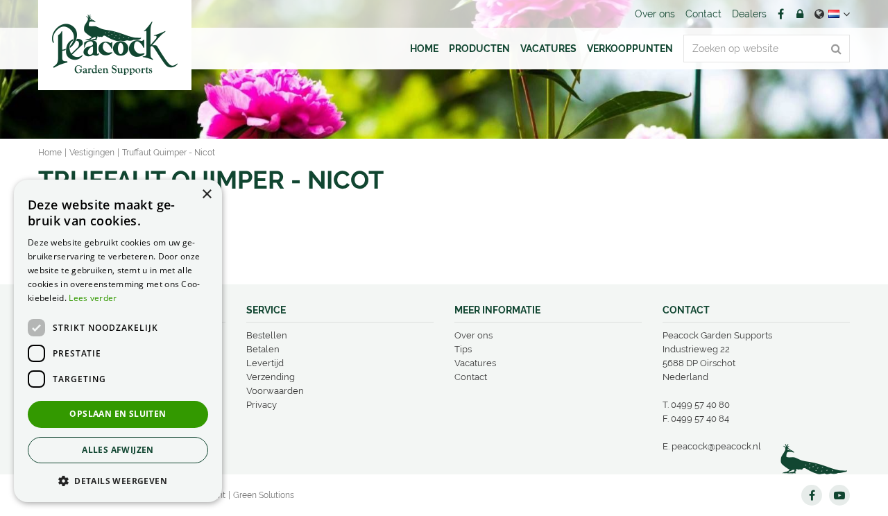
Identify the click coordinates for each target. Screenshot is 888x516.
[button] (118, 480)
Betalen (263, 349)
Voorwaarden (275, 391)
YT (839, 495)
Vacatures (475, 363)
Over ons (473, 335)
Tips (463, 349)
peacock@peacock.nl (716, 446)
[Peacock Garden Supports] (114, 45)
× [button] (206, 194)
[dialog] (118, 341)
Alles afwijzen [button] (118, 450)
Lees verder (93, 298)
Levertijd (265, 363)
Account (800, 14)
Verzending (270, 377)
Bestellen (266, 335)
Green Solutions (263, 495)
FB (780, 14)
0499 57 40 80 (700, 404)
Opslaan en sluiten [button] (117, 414)
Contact (470, 377)
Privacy (261, 404)
